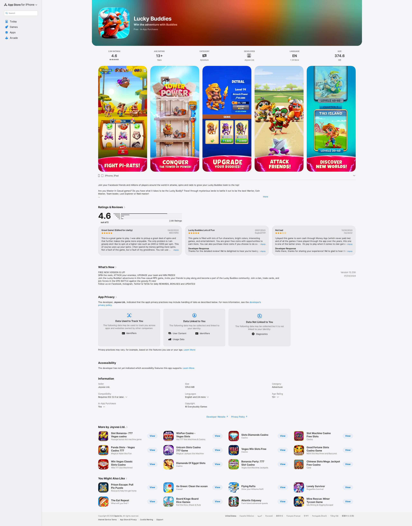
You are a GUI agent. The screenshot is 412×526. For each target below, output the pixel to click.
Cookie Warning (146, 520)
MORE (176, 250)
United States (230, 516)
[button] (20, 21)
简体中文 (279, 516)
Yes (100, 406)
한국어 (306, 516)
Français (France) (293, 516)
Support (159, 520)
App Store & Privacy (128, 520)
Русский (269, 516)
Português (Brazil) (319, 516)
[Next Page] (359, 240)
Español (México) (247, 516)
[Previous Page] (95, 240)
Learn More (189, 349)
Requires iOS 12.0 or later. (111, 397)
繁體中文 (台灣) (348, 516)
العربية (260, 516)
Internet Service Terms (107, 520)
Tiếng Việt (334, 516)
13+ (274, 397)
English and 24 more (195, 397)
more (265, 196)
